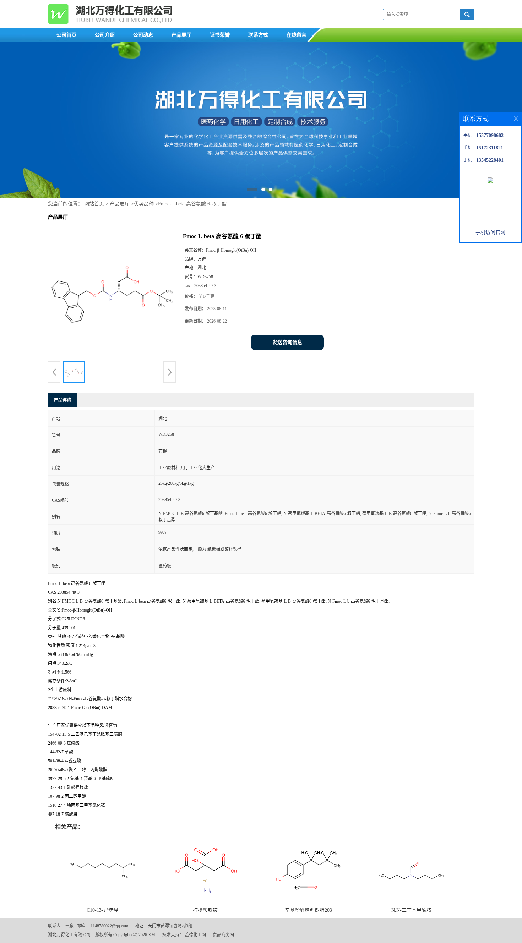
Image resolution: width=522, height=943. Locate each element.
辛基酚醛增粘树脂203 (308, 910)
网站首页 (94, 204)
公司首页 (66, 35)
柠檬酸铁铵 (205, 910)
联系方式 (258, 35)
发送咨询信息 (287, 342)
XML (153, 934)
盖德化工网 (195, 934)
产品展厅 (181, 35)
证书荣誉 (220, 35)
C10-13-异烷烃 (102, 910)
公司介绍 (105, 35)
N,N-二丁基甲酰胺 (411, 910)
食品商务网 (223, 934)
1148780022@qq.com (109, 925)
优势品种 (144, 204)
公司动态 (143, 35)
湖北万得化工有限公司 (69, 934)
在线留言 (296, 35)
